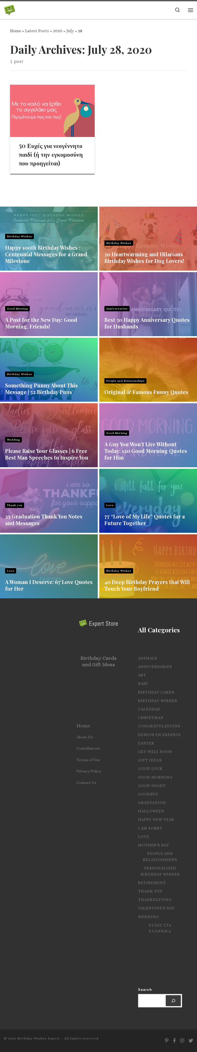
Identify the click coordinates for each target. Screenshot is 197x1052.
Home (15, 30)
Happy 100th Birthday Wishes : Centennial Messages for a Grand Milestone (46, 254)
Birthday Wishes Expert (38, 1038)
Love (110, 505)
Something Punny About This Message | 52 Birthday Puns (41, 388)
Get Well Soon (155, 751)
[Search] (173, 1000)
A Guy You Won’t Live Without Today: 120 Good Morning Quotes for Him (145, 451)
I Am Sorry (150, 828)
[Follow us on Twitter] (191, 1040)
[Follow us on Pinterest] (167, 1040)
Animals (147, 658)
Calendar (149, 709)
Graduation (152, 802)
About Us (84, 737)
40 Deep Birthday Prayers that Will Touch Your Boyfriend (147, 585)
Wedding (13, 439)
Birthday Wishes (19, 236)
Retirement (152, 882)
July (70, 30)
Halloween (151, 811)
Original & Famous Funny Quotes (146, 391)
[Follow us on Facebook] (174, 1040)
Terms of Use (88, 760)
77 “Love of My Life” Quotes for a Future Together (144, 519)
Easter (146, 743)
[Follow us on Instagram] (182, 1040)
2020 (57, 30)
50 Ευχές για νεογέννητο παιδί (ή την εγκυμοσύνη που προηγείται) (51, 154)
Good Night (152, 785)
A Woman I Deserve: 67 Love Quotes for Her (49, 585)
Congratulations (159, 726)
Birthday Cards (156, 692)
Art (142, 675)
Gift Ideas (150, 760)
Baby (143, 683)
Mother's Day (153, 845)
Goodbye (148, 794)
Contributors (88, 748)
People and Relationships (125, 380)
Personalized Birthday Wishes (160, 871)
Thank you (14, 505)
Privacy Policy (88, 771)
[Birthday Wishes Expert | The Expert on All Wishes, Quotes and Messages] (9, 9)
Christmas (150, 717)
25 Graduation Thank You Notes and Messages (43, 519)
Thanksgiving (155, 899)
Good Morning (17, 308)
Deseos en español (159, 734)
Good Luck (150, 768)
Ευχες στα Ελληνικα (160, 928)
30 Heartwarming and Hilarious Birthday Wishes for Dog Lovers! (144, 257)
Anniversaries (117, 308)
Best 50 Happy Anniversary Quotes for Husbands (147, 323)
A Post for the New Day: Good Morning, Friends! (41, 323)
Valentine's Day (156, 908)
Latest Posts (37, 30)
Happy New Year (156, 819)
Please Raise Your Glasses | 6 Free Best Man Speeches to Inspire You (46, 454)
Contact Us (86, 782)
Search (145, 990)
